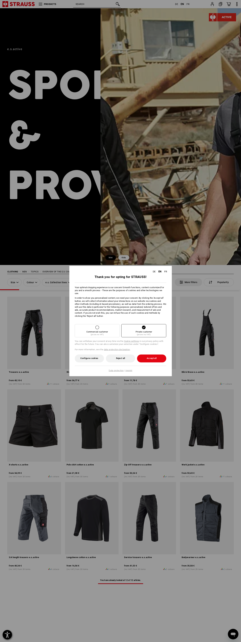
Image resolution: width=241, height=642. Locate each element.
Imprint (128, 370)
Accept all (152, 358)
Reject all (120, 358)
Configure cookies (89, 358)
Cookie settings (131, 341)
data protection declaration (117, 349)
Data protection (116, 370)
